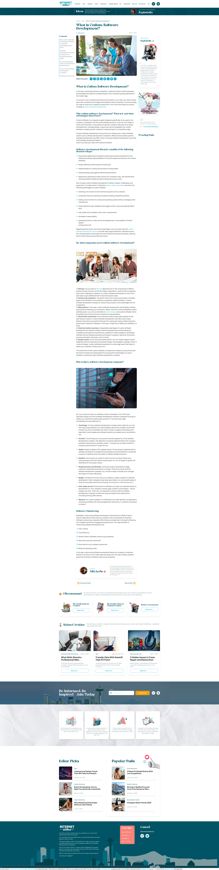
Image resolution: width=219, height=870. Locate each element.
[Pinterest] (158, 4)
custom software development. (95, 107)
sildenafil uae (145, 869)
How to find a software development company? (67, 71)
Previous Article (85, 583)
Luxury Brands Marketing (150, 126)
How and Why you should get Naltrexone (21, 869)
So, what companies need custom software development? (67, 63)
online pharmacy (105, 869)
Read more (80, 610)
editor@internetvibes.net (147, 831)
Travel (96, 4)
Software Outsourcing (67, 76)
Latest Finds (127, 4)
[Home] (65, 4)
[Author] (105, 572)
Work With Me (126, 832)
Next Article (129, 583)
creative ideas (111, 312)
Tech (84, 4)
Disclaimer (125, 835)
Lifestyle (90, 4)
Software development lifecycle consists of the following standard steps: (67, 54)
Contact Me (142, 4)
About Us (134, 4)
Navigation (125, 838)
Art (120, 4)
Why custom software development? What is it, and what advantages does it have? (67, 43)
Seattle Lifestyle (113, 4)
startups (99, 289)
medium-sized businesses (114, 185)
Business (77, 4)
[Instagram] (153, 4)
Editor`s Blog (126, 841)
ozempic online (168, 869)
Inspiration (104, 4)
